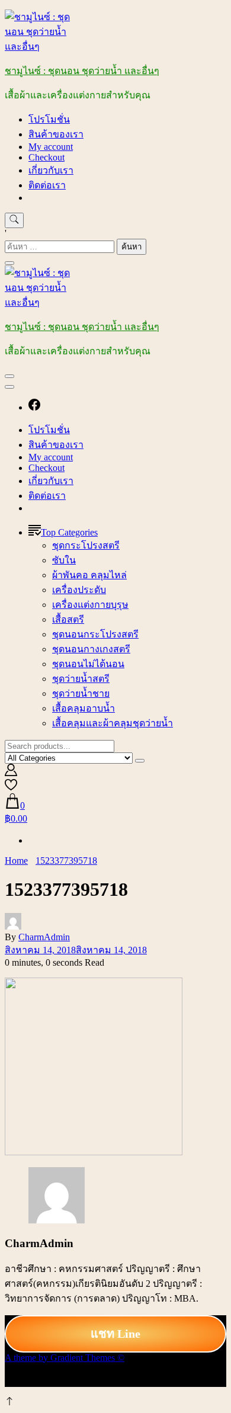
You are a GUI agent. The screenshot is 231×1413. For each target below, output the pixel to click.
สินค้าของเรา (56, 134)
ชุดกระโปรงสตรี (86, 545)
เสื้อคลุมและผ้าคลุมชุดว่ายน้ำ (112, 723)
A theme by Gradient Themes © (64, 1358)
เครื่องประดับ (79, 590)
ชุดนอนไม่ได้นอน (88, 664)
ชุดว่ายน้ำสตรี (81, 679)
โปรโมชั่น (49, 119)
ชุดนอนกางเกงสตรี (91, 649)
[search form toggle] (14, 220)
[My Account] (11, 773)
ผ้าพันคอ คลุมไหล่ (89, 575)
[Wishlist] (11, 788)
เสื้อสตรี (68, 619)
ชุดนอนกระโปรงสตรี (95, 634)
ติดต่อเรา (47, 185)
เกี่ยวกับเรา (50, 170)
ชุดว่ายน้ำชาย (81, 693)
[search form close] (9, 263)
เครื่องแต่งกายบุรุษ (90, 605)
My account (50, 147)
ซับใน (64, 560)
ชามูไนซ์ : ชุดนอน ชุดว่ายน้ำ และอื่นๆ (82, 71)
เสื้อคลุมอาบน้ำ (83, 708)
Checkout (46, 157)
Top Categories (69, 532)
